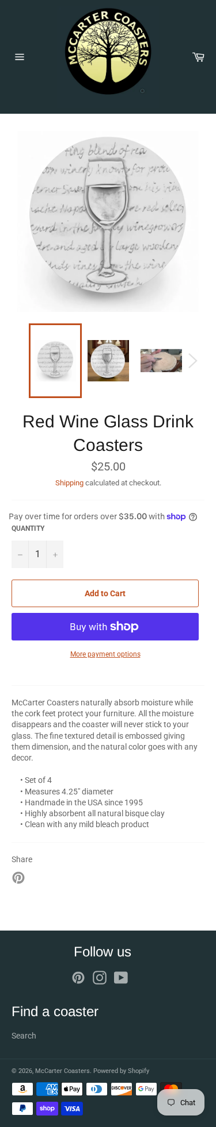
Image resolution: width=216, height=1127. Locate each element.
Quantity (28, 528)
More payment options (105, 654)
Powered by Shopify (121, 1071)
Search (24, 1035)
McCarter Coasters (62, 1071)
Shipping (69, 482)
